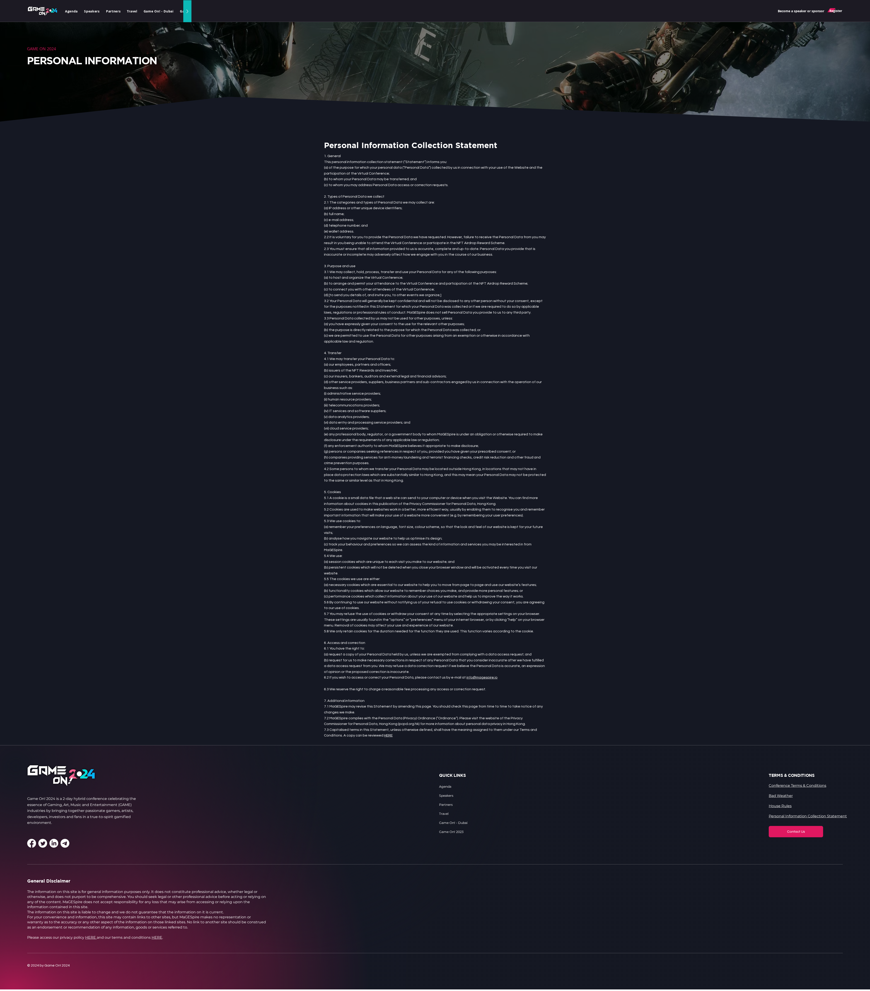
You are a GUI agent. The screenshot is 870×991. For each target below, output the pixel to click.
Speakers (446, 796)
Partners (446, 805)
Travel (444, 814)
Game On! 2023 (451, 832)
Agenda (445, 787)
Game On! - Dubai (453, 823)
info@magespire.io (482, 677)
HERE (388, 735)
